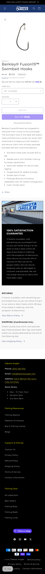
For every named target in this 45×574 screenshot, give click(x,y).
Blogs (7, 432)
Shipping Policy (12, 466)
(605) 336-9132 (19, 369)
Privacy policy (14, 564)
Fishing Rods (11, 506)
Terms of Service (13, 472)
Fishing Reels (11, 512)
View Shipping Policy (12, 341)
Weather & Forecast (14, 420)
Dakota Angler (17, 559)
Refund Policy (11, 461)
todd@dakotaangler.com (24, 374)
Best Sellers (10, 501)
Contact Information (14, 477)
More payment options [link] (22, 123)
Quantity (5, 97)
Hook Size (6, 86)
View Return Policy (11, 315)
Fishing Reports (12, 415)
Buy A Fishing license (15, 426)
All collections (11, 495)
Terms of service (31, 564)
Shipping (5, 77)
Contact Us (10, 449)
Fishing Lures (11, 518)
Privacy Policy (11, 455)
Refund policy (34, 559)
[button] (4, 8)
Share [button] (7, 192)
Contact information (32, 568)
